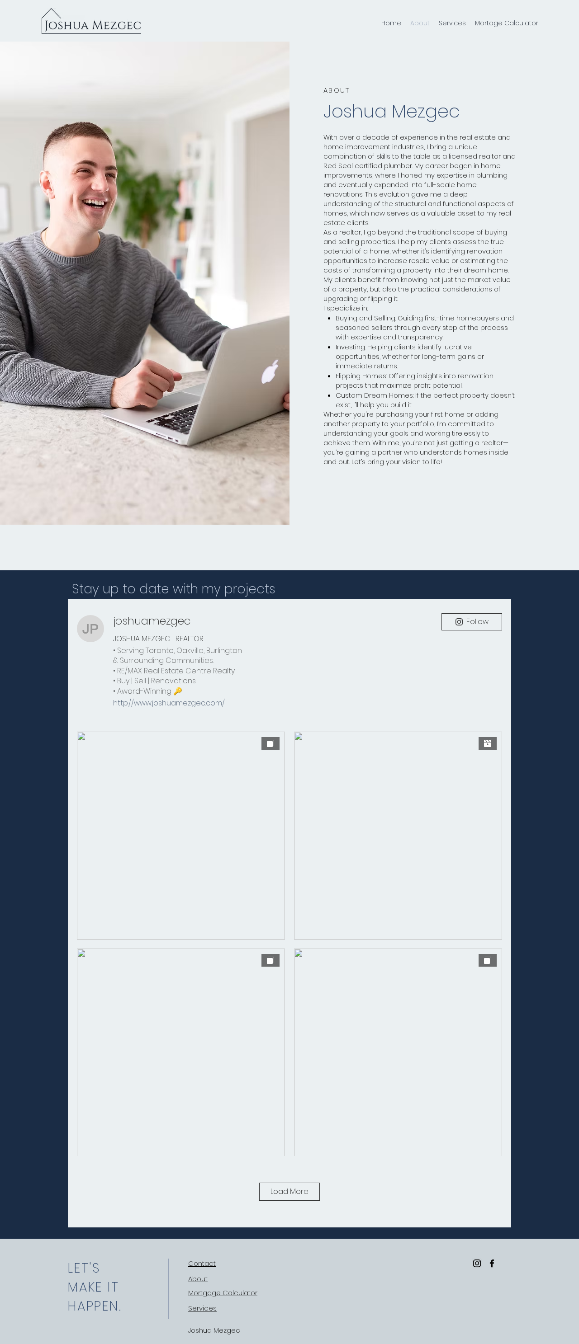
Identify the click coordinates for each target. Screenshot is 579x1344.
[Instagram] (477, 1263)
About (198, 1278)
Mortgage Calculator (222, 1292)
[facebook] (492, 1263)
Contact (202, 1263)
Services (202, 1308)
